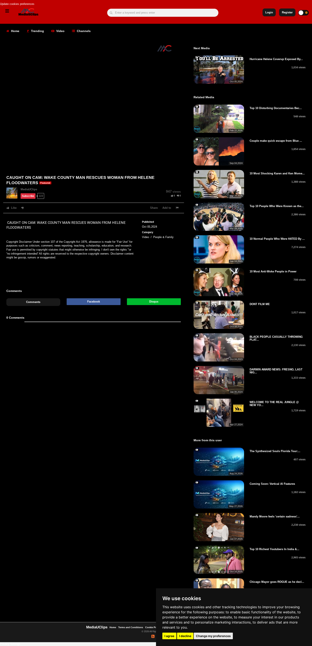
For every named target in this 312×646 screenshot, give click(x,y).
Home (14, 31)
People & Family (163, 237)
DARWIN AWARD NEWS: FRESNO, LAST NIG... (276, 371)
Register (287, 12)
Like (13, 207)
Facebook (93, 301)
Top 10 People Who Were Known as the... (277, 206)
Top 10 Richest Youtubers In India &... (274, 549)
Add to (166, 207)
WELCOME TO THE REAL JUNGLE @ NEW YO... (274, 404)
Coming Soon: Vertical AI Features (272, 483)
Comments (33, 302)
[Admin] (13, 192)
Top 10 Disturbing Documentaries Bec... (276, 108)
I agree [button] (169, 636)
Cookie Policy (153, 627)
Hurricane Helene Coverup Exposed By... (276, 59)
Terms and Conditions (130, 627)
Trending (37, 31)
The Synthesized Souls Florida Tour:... (275, 451)
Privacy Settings (10, 644)
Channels (83, 31)
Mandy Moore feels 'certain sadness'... (275, 516)
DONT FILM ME (260, 304)
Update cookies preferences (17, 4)
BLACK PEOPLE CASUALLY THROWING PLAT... (276, 338)
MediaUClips (29, 189)
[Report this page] (177, 208)
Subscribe (28, 196)
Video (60, 31)
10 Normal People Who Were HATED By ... (277, 238)
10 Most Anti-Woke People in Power (273, 271)
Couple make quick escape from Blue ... (276, 140)
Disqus (153, 301)
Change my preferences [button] (213, 636)
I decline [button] (185, 636)
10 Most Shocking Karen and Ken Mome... (277, 173)
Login (269, 12)
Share (154, 207)
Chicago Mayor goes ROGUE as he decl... (277, 581)
